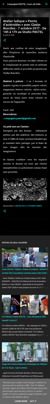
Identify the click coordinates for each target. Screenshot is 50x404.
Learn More (21, 401)
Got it (33, 401)
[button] (4, 40)
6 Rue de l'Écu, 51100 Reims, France (28, 206)
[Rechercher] (46, 4)
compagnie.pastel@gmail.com (20, 118)
